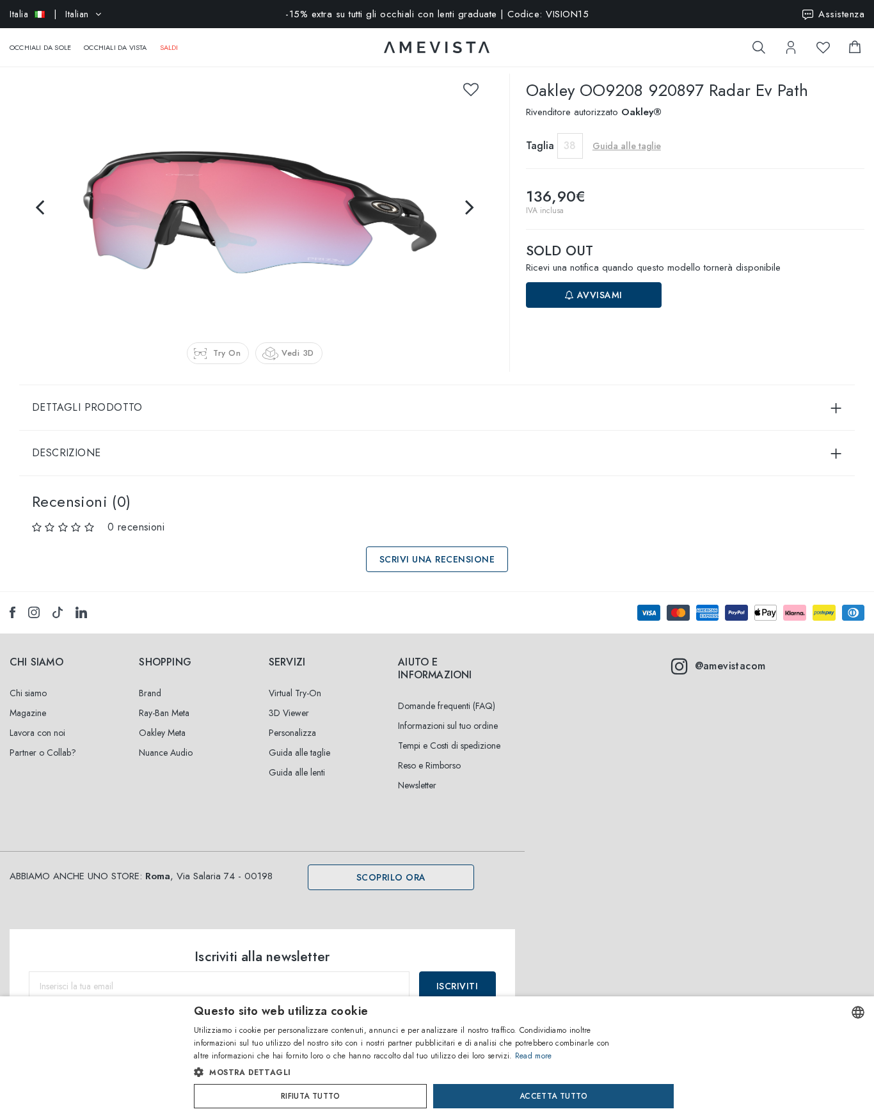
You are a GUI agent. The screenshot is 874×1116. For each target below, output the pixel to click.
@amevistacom (730, 665)
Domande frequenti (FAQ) (446, 705)
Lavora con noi (37, 732)
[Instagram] (34, 612)
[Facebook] (12, 612)
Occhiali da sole (40, 47)
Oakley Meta (162, 732)
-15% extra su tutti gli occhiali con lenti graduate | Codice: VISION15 (437, 14)
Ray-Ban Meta (164, 712)
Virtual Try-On (295, 693)
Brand (150, 693)
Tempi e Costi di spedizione (449, 745)
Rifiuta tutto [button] (310, 1096)
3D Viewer (289, 712)
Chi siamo (28, 693)
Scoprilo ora (391, 877)
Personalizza (292, 732)
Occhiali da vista (115, 47)
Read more (533, 1056)
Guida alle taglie (299, 752)
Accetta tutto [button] (553, 1096)
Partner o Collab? (43, 752)
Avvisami (598, 295)
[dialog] (437, 1056)
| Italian (49, 14)
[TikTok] (57, 612)
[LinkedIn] (81, 612)
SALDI (169, 47)
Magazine (28, 712)
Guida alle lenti (297, 772)
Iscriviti (457, 986)
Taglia (540, 145)
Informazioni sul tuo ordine (448, 725)
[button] (410, 1072)
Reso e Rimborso (429, 765)
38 (570, 145)
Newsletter (417, 785)
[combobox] (858, 1012)
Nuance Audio (166, 752)
